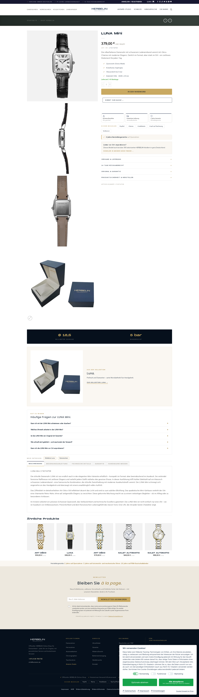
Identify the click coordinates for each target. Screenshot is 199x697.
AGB (72, 689)
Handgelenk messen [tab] (118, 464)
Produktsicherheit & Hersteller (117, 177)
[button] (131, 2)
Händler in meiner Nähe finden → (118, 151)
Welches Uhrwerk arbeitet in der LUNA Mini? (47, 429)
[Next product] (165, 20)
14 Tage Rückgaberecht (112, 165)
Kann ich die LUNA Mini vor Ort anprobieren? (47, 448)
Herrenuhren (45, 9)
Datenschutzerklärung (115, 616)
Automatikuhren (71, 651)
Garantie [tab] (99, 464)
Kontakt (95, 664)
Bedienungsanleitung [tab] (57, 464)
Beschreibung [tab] (35, 463)
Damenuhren (32, 9)
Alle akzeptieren (176, 682)
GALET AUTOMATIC (129, 553)
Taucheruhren (70, 660)
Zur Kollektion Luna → (97, 382)
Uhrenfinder (71, 9)
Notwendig (144, 674)
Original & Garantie (111, 171)
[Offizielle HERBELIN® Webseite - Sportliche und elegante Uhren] (99, 9)
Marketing (178, 674)
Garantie (95, 647)
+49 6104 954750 (35, 659)
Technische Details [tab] (81, 464)
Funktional (161, 674)
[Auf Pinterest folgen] (168, 2)
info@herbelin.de (34, 662)
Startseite (32, 20)
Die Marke (164, 9)
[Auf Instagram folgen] (160, 2)
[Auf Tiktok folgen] (162, 2)
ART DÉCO (40, 553)
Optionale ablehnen (139, 682)
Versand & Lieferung (111, 159)
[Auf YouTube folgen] (171, 2)
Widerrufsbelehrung (83, 689)
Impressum (65, 689)
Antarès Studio (124, 9)
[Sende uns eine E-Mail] (166, 2)
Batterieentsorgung (99, 656)
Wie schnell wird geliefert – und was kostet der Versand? (51, 442)
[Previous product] (170, 20)
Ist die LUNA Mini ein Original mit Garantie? (47, 436)
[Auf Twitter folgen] (164, 2)
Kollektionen (58, 9)
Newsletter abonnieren (114, 599)
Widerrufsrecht (97, 651)
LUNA (70, 553)
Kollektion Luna (50, 458)
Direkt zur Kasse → (114, 100)
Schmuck (138, 9)
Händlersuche (150, 9)
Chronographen (71, 656)
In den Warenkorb (137, 92)
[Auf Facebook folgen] (157, 2)
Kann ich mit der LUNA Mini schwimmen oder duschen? (51, 423)
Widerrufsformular (98, 689)
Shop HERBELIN (47, 20)
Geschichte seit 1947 (126, 643)
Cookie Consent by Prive (184, 691)
